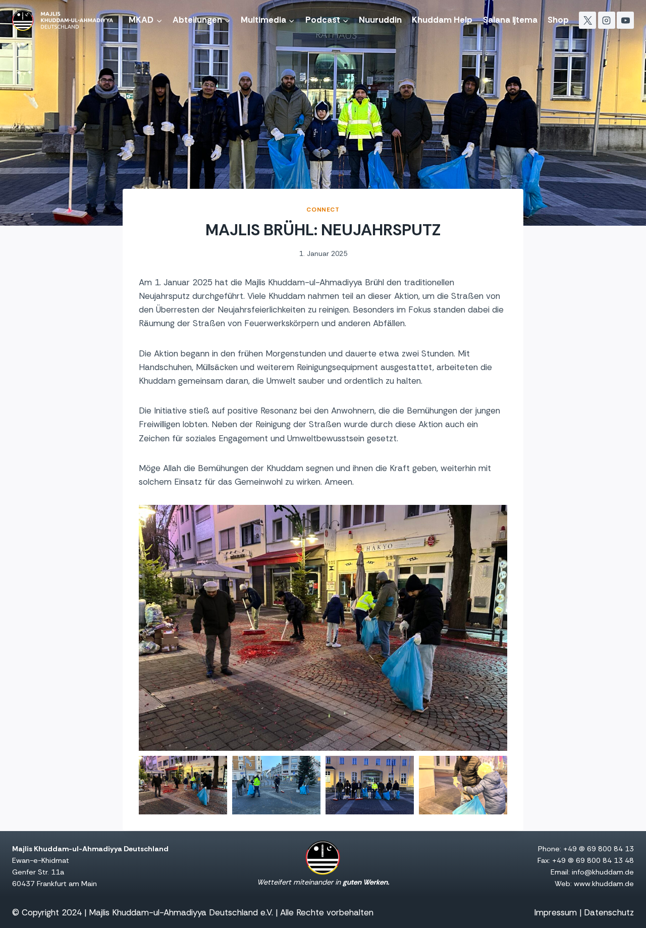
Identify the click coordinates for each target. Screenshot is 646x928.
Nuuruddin (380, 19)
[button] (183, 785)
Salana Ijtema (510, 19)
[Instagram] (606, 20)
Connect (322, 209)
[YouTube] (625, 20)
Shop (558, 19)
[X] (587, 20)
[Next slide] (499, 627)
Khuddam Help (442, 19)
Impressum (555, 912)
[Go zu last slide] (147, 627)
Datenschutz (609, 912)
